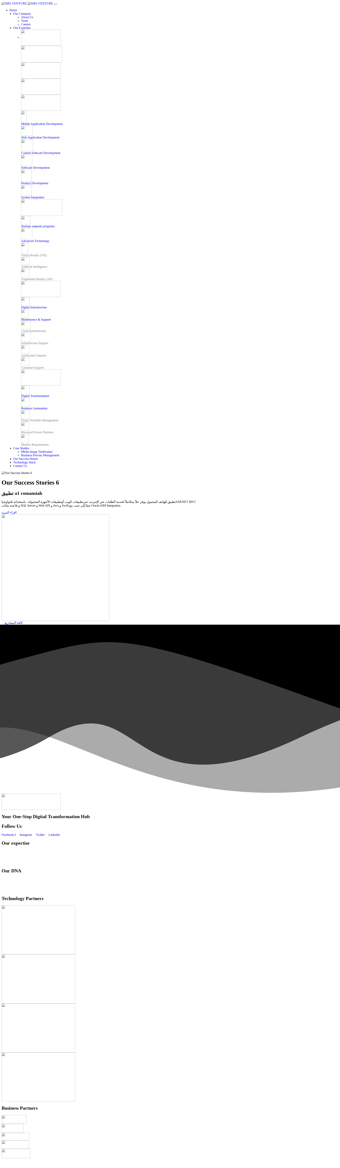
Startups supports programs (38, 226)
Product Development (34, 183)
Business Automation (34, 408)
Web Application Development (40, 137)
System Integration (32, 197)
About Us (27, 17)
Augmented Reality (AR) (37, 279)
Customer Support (32, 367)
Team (24, 20)
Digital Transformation (35, 396)
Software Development (35, 167)
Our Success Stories (25, 458)
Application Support (33, 355)
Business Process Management (40, 455)
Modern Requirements (35, 444)
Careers (25, 24)
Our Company (22, 13)
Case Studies (21, 448)
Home (13, 10)
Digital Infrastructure (34, 307)
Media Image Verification (37, 451)
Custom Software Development (40, 153)
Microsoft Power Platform (37, 432)
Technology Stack (24, 462)
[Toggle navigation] (55, 4)
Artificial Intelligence (34, 266)
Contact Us (20, 466)
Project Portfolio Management (39, 420)
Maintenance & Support (36, 319)
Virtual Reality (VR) (33, 255)
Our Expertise (21, 27)
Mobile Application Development (42, 124)
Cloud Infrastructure (33, 331)
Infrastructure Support (34, 343)
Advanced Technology (35, 241)
